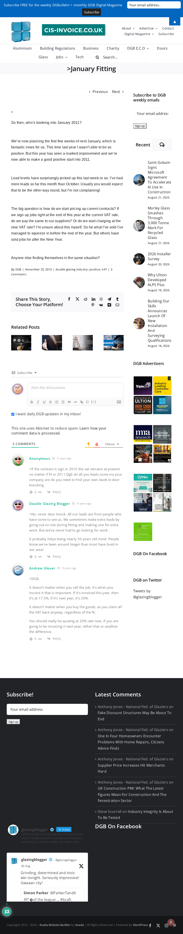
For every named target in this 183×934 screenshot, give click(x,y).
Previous (100, 91)
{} (87, 401)
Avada (79, 925)
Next (116, 91)
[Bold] (32, 402)
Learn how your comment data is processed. (59, 431)
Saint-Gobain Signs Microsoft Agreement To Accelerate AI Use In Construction (159, 177)
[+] (93, 401)
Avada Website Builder (55, 925)
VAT (104, 269)
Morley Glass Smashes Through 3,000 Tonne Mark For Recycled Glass (159, 223)
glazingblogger (34, 859)
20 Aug (25, 866)
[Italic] (38, 402)
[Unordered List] (63, 402)
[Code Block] (75, 402)
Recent (143, 145)
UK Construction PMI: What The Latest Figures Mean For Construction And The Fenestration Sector (132, 794)
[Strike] (50, 402)
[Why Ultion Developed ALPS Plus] (139, 279)
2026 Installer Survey (159, 256)
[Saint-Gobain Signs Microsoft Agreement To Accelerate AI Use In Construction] (139, 177)
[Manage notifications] (171, 922)
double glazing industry (72, 269)
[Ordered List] (57, 402)
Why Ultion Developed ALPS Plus (157, 279)
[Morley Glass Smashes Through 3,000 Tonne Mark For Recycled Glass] (139, 222)
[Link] (82, 402)
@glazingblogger (66, 860)
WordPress (140, 925)
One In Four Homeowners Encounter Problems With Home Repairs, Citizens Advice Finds (131, 742)
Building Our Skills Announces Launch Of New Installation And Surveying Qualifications (159, 321)
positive (94, 269)
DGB (18, 269)
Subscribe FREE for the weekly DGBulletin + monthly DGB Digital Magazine (63, 5)
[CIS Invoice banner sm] (74, 25)
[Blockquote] (69, 402)
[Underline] (44, 402)
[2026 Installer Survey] (139, 256)
